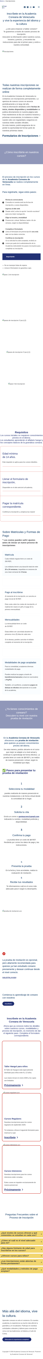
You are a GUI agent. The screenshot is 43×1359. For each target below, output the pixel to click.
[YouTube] (34, 7)
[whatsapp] (31, 7)
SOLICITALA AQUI (9, 977)
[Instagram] (28, 7)
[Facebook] (25, 7)
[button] (21, 135)
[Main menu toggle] (39, 7)
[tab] (21, 1234)
